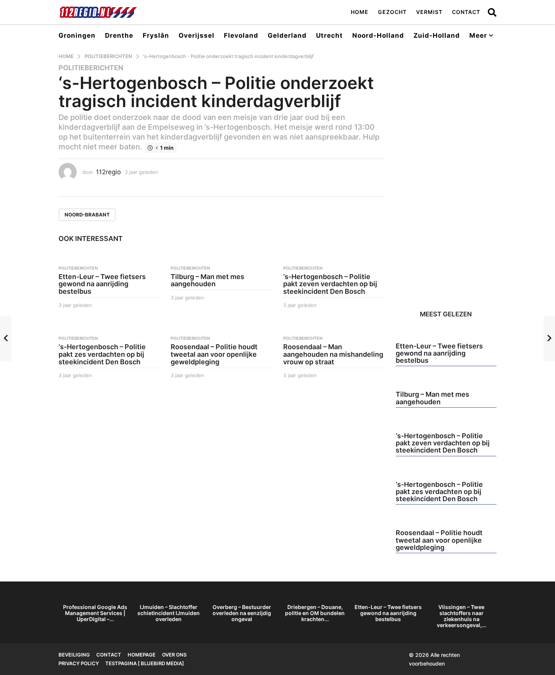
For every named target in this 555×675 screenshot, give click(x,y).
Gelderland (287, 35)
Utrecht (329, 35)
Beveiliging (74, 655)
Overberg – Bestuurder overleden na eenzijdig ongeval (242, 613)
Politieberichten (91, 68)
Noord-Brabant (87, 215)
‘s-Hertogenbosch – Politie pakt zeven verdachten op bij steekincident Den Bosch (330, 284)
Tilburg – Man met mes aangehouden (207, 280)
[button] (492, 12)
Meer (478, 35)
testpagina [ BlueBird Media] (144, 663)
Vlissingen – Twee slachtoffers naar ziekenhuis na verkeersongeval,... (461, 616)
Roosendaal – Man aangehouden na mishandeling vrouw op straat (333, 354)
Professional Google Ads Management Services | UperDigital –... (95, 613)
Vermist (429, 12)
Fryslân (156, 35)
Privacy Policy (79, 663)
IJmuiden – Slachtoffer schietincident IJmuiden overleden (168, 613)
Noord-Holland (378, 35)
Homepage (142, 655)
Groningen (77, 35)
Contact (466, 12)
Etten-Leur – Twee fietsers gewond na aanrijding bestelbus (102, 284)
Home (359, 12)
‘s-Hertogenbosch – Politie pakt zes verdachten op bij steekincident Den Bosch (102, 354)
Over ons (174, 655)
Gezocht (392, 12)
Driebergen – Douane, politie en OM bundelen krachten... (315, 613)
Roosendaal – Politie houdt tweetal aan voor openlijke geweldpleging (214, 354)
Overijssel (196, 35)
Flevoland (241, 35)
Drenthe (119, 35)
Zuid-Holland (436, 35)
